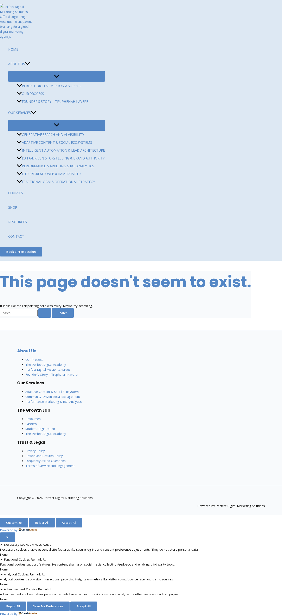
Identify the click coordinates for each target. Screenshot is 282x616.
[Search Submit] (44, 313)
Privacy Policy (35, 451)
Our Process (33, 93)
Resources (17, 222)
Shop (12, 207)
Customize (14, 523)
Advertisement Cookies (20, 589)
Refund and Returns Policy (44, 456)
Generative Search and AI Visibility (53, 134)
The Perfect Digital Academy (45, 364)
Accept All (69, 523)
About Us (16, 64)
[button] (27, 64)
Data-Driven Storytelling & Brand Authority (63, 158)
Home (13, 49)
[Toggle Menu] (56, 76)
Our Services (19, 112)
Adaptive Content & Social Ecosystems (57, 142)
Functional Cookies (17, 559)
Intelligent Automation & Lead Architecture (63, 150)
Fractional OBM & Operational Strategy (58, 182)
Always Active (41, 544)
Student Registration (40, 429)
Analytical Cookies (16, 574)
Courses (15, 193)
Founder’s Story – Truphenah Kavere (55, 101)
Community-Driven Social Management (52, 396)
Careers (31, 424)
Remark (36, 559)
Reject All (42, 523)
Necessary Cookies (17, 544)
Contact (16, 236)
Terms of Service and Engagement (50, 466)
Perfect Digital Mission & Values (51, 86)
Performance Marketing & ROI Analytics (58, 166)
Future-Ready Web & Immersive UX (51, 174)
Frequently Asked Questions (45, 461)
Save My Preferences (48, 606)
